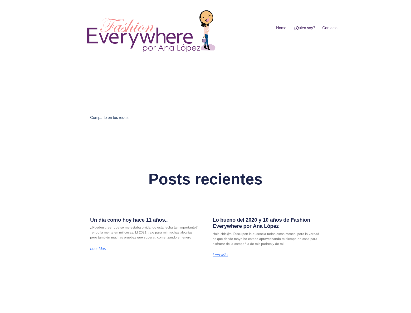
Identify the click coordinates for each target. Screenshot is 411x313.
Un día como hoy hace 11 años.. (129, 220)
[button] (139, 117)
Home (281, 28)
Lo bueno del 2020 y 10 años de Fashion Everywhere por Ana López (261, 223)
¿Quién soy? (304, 28)
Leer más (98, 249)
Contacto (330, 28)
